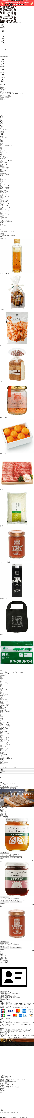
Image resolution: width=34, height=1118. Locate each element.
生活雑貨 (2, 224)
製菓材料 (2, 198)
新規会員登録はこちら (5, 999)
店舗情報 (3, 99)
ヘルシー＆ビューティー (6, 221)
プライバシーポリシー (5, 95)
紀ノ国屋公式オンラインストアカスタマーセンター (13, 1079)
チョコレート (3, 152)
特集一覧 (2, 90)
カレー (1, 199)
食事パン (2, 155)
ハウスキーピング (4, 220)
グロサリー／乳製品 (5, 188)
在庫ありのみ (4, 784)
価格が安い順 (3, 814)
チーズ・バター (4, 194)
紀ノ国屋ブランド (4, 138)
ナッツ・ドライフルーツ (6, 145)
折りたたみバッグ (4, 215)
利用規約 (2, 1075)
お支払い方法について (5, 1018)
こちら (24, 1037)
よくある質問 (3, 1034)
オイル (1, 195)
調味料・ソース (4, 191)
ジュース (2, 204)
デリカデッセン (4, 164)
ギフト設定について (5, 1025)
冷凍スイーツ (3, 143)
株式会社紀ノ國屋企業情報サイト (8, 1041)
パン (1, 153)
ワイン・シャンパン (5, 207)
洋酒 (1, 208)
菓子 (1, 144)
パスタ (1, 182)
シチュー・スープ (4, 200)
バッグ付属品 (3, 217)
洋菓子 (1, 140)
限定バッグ (3, 216)
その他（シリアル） (5, 187)
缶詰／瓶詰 (3, 192)
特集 (6, 672)
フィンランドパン (4, 157)
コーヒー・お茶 (4, 205)
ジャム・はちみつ (4, 196)
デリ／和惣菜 (3, 162)
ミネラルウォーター (5, 203)
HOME (2, 672)
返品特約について (4, 1032)
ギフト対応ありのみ (6, 786)
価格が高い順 (3, 815)
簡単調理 (2, 166)
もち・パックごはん (5, 185)
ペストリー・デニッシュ (6, 160)
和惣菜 (1, 165)
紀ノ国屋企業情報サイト (6, 96)
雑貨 (1, 219)
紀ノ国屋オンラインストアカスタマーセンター (12, 93)
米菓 (1, 148)
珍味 (1, 147)
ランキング (3, 88)
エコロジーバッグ (4, 211)
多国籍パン (3, 159)
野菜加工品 (3, 172)
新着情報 (2, 87)
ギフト (1, 91)
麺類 (1, 186)
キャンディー (3, 151)
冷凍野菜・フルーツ (5, 174)
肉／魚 (1, 175)
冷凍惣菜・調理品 (4, 168)
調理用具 (2, 222)
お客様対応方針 (4, 1078)
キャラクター (3, 212)
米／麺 (1, 181)
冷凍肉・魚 (3, 179)
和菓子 (1, 142)
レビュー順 (3, 813)
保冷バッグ (3, 213)
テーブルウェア (4, 225)
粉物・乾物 (3, 190)
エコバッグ (3, 209)
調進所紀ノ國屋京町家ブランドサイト (9, 1045)
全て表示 (12, 784)
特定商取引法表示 (4, 97)
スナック (2, 149)
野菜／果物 (3, 170)
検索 (2, 132)
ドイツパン (3, 156)
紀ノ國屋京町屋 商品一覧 (26, 1045)
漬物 (1, 169)
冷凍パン (2, 161)
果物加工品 (3, 173)
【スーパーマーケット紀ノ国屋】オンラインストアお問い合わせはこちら (17, 1036)
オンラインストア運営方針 (7, 92)
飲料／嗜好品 (3, 202)
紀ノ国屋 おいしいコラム (6, 1084)
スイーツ (2, 139)
